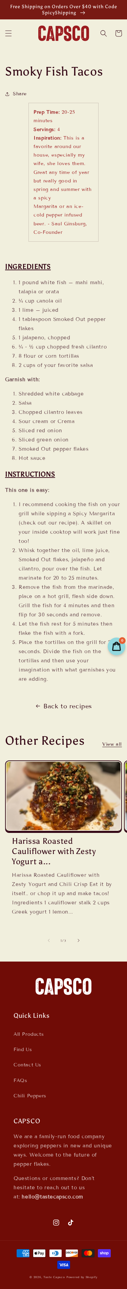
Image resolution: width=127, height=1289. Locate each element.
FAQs (20, 1080)
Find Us (23, 1049)
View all (112, 744)
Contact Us (27, 1065)
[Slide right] (78, 940)
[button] (8, 33)
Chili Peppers (30, 1096)
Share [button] (20, 94)
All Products (29, 1034)
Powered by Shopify (82, 1277)
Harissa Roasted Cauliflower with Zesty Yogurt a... (54, 851)
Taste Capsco (54, 1277)
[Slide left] (48, 940)
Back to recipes (67, 706)
